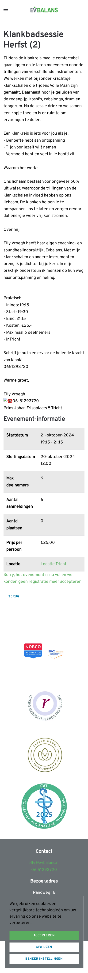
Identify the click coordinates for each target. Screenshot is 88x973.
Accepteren (44, 935)
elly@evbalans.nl (44, 863)
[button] (6, 9)
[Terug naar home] (44, 9)
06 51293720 (44, 870)
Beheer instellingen (44, 959)
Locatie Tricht (53, 564)
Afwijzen (44, 947)
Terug (13, 596)
